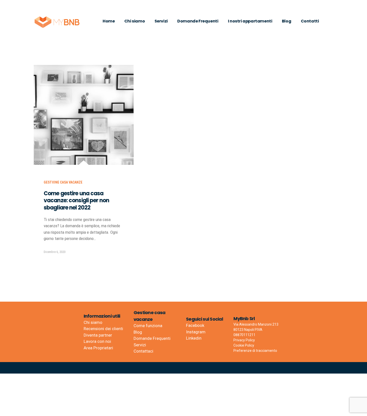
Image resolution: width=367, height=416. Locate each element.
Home (109, 21)
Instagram (195, 331)
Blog (286, 21)
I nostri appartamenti (250, 21)
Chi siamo (134, 21)
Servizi (161, 21)
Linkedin (193, 338)
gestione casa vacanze (63, 182)
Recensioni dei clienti (103, 328)
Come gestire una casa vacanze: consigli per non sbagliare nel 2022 (76, 200)
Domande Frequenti (197, 21)
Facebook (195, 325)
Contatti (310, 21)
